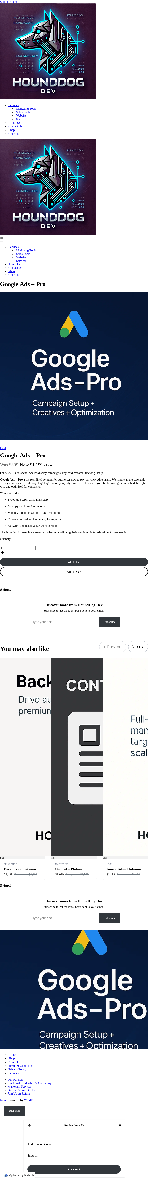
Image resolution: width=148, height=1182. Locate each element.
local (3, 448)
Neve (3, 1100)
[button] (74, 543)
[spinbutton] (18, 548)
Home (12, 1054)
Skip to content (9, 1)
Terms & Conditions (20, 1065)
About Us (14, 122)
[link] (138, 646)
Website (21, 115)
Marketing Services (19, 1086)
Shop (11, 130)
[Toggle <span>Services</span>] (67, 247)
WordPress (30, 1100)
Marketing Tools (26, 108)
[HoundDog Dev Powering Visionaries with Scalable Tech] (48, 98)
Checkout (14, 133)
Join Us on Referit (19, 1093)
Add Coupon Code (39, 1144)
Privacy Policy (17, 1069)
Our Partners (15, 1079)
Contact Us (15, 126)
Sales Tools (23, 112)
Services (21, 119)
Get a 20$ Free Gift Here (23, 1090)
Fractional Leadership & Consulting (29, 1083)
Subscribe (110, 622)
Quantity (5, 539)
